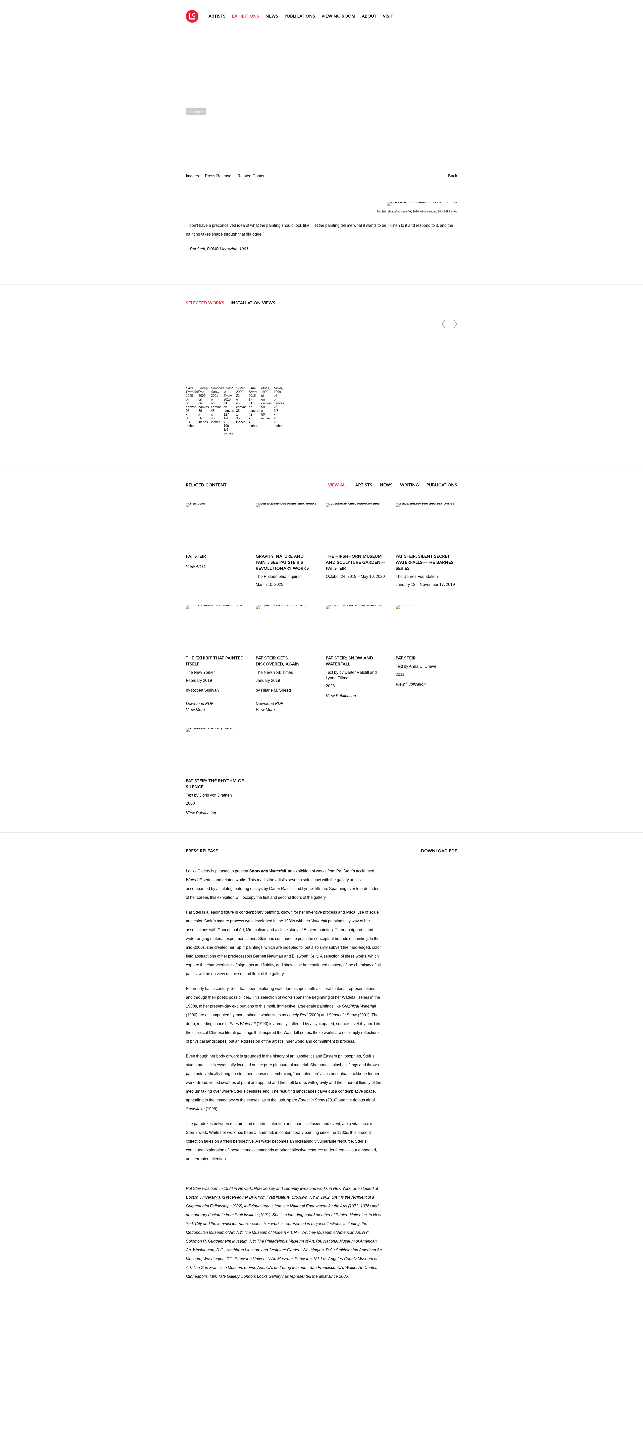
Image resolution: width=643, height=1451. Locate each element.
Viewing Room (338, 16)
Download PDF (199, 703)
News (271, 16)
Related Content (251, 176)
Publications (300, 16)
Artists (217, 16)
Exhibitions (245, 16)
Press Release (218, 176)
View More (195, 709)
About (369, 16)
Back (452, 176)
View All (338, 484)
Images (192, 176)
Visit (388, 16)
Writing (410, 484)
